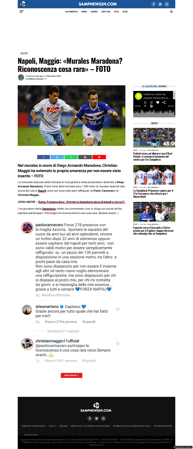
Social (125, 11)
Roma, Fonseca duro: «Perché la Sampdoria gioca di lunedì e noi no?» (81, 201)
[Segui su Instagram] (103, 418)
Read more (70, 375)
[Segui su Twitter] (96, 418)
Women (84, 11)
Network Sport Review (163, 426)
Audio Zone (105, 11)
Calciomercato (71, 11)
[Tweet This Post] (57, 157)
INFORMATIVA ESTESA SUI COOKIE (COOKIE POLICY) (131, 426)
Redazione (63, 426)
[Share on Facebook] (44, 157)
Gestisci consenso (31, 434)
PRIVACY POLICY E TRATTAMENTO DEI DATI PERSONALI (90, 426)
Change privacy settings (182, 447)
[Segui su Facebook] (89, 418)
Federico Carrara (35, 79)
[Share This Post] (71, 157)
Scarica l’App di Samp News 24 (33, 426)
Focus (116, 11)
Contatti (52, 426)
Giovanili (94, 11)
